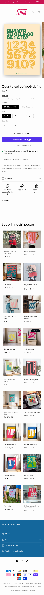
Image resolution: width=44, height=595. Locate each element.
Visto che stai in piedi (32, 412)
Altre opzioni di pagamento (22, 145)
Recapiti (32, 590)
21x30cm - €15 (10, 107)
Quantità (5, 121)
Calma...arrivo (29, 349)
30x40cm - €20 (28, 107)
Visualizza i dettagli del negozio (16, 159)
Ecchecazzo (28, 475)
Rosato (18, 116)
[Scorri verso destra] (26, 81)
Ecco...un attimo (9, 349)
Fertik (10, 583)
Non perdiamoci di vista (30, 285)
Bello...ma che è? (30, 252)
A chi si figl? (8, 506)
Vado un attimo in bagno (10, 380)
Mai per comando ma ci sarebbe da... (31, 507)
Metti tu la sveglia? (31, 380)
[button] (4, 11)
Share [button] (6, 200)
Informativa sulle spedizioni (19, 590)
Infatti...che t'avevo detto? (31, 317)
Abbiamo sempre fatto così (10, 252)
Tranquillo (7, 284)
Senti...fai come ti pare (10, 317)
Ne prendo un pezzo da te (11, 413)
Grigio (28, 116)
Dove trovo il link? (30, 445)
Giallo (6, 116)
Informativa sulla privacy (12, 586)
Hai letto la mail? (10, 445)
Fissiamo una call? (10, 475)
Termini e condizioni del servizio (31, 586)
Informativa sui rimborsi (33, 583)
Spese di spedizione (17, 99)
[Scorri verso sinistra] (17, 81)
